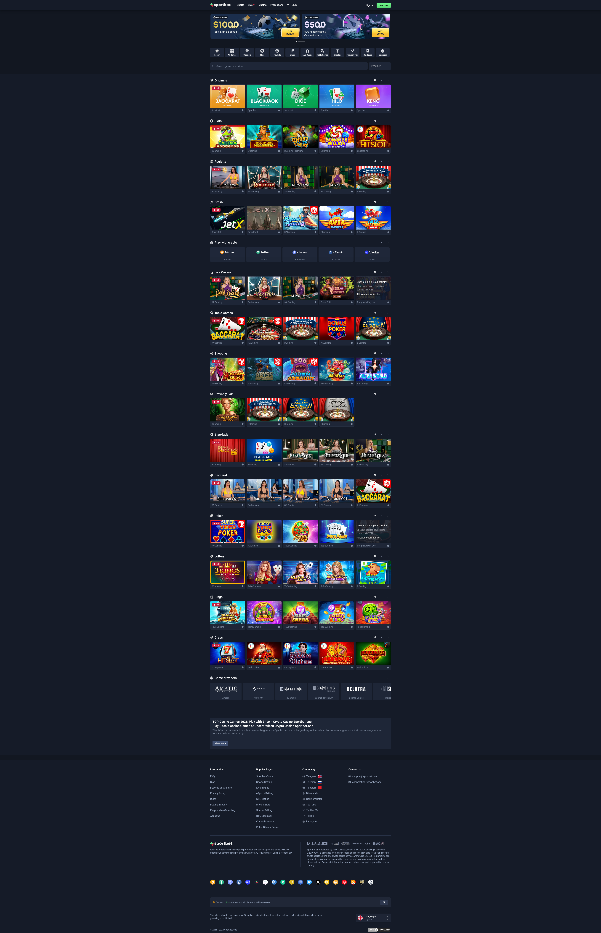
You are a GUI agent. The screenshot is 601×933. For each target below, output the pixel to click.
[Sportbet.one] (220, 5)
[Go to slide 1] (296, 41)
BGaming (216, 151)
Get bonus (381, 32)
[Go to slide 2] (301, 41)
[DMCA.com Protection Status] (379, 929)
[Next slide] (390, 26)
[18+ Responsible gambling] (378, 844)
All (375, 80)
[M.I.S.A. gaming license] (317, 844)
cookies (226, 902)
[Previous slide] (210, 26)
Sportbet (216, 110)
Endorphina (362, 151)
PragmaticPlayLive (366, 302)
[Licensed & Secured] (345, 844)
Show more (220, 743)
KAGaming (289, 232)
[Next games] (388, 80)
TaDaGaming (327, 383)
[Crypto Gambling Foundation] (334, 844)
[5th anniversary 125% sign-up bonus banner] (346, 26)
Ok (384, 902)
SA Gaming (217, 191)
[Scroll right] (388, 242)
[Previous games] (382, 80)
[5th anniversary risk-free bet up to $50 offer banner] (256, 26)
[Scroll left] (382, 242)
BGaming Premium (293, 151)
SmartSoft (217, 232)
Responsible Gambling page (335, 862)
